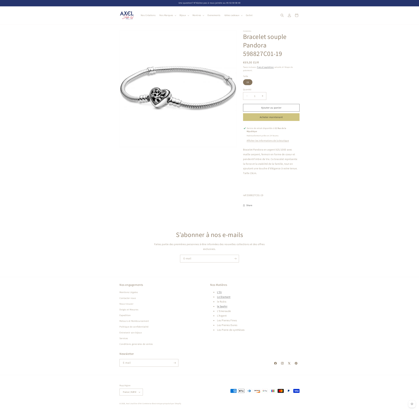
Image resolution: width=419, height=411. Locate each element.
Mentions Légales (128, 292)
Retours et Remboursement (134, 320)
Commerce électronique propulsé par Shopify (161, 403)
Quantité (247, 89)
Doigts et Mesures (128, 309)
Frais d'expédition (265, 67)
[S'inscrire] (235, 258)
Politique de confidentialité (134, 326)
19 (247, 82)
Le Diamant (223, 297)
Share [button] (249, 205)
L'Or (219, 292)
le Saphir (222, 306)
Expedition (125, 315)
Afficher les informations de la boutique (268, 140)
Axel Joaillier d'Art (134, 403)
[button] (167, 15)
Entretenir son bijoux (130, 332)
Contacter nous (127, 298)
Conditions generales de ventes (136, 344)
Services (123, 338)
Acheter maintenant (271, 117)
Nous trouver (126, 303)
